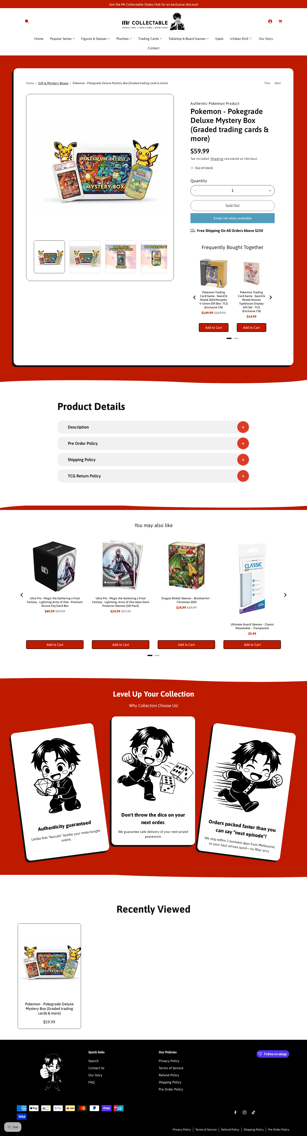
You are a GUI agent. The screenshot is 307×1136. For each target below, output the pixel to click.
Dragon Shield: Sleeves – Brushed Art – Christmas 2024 (186, 600)
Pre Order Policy (171, 1089)
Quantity (198, 180)
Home (30, 83)
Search (93, 1061)
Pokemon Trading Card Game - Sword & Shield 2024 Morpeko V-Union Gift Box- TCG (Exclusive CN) (213, 300)
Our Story (95, 1075)
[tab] (229, 338)
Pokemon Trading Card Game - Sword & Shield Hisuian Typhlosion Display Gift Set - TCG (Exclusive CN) (251, 302)
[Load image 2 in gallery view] (85, 256)
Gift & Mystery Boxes (53, 83)
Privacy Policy (169, 1061)
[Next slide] (270, 297)
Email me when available (233, 218)
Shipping (217, 158)
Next (278, 83)
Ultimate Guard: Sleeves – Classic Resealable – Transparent (252, 626)
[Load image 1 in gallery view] (49, 256)
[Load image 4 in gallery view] (156, 256)
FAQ (91, 1082)
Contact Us (96, 1068)
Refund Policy (169, 1075)
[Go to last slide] (194, 297)
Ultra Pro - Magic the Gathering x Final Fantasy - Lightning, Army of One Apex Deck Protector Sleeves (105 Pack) (120, 602)
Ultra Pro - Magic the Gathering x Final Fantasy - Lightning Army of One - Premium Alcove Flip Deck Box (55, 602)
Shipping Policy (170, 1082)
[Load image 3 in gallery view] (120, 256)
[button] (27, 21)
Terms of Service (171, 1068)
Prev (267, 83)
